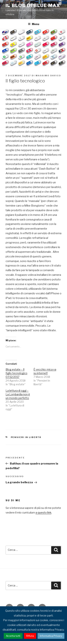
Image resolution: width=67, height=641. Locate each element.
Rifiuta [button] (30, 635)
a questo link (43, 512)
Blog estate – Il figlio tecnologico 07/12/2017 (16, 373)
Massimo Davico (48, 75)
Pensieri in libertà (26, 437)
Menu (35, 24)
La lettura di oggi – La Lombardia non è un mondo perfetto (18, 394)
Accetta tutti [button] (13, 635)
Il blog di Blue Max (33, 5)
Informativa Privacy (51, 635)
